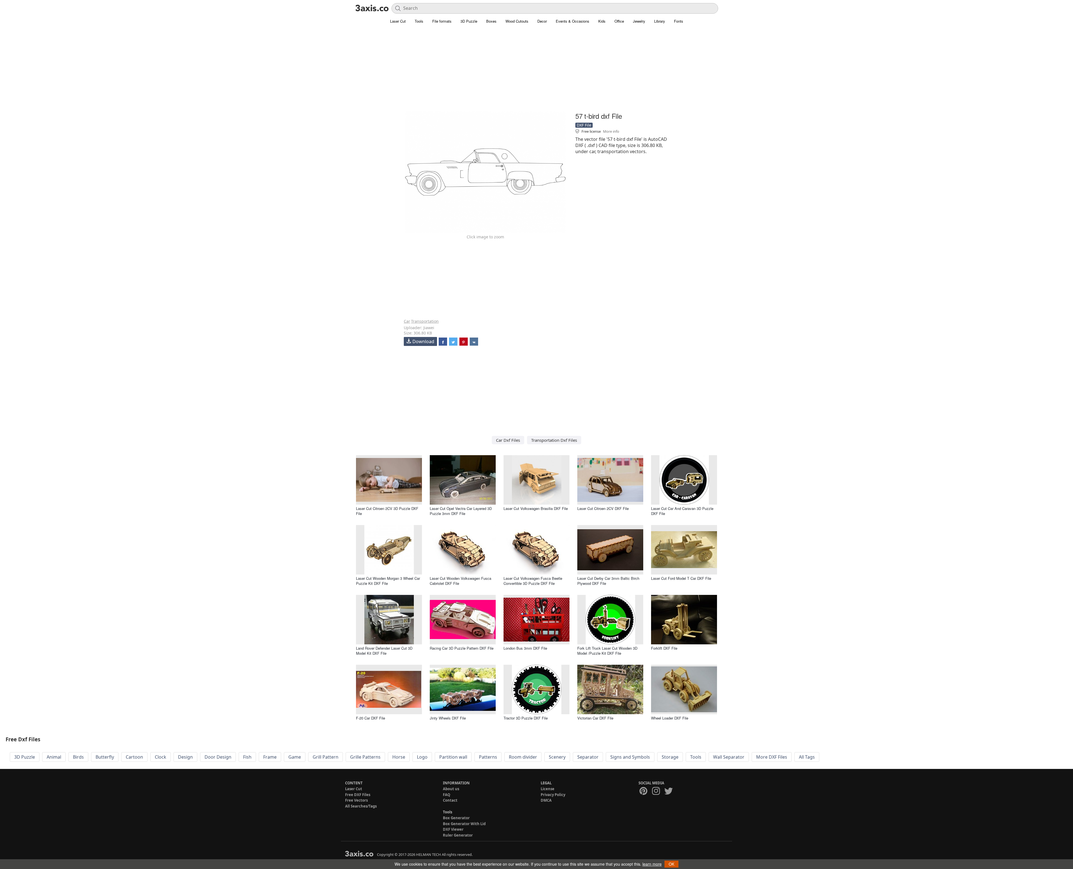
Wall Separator (728, 757)
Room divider (523, 757)
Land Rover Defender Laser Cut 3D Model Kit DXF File (384, 650)
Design (185, 757)
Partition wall (453, 757)
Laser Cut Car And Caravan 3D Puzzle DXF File (682, 511)
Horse (398, 757)
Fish (247, 757)
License (547, 788)
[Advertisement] (536, 71)
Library (659, 21)
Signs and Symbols (630, 757)
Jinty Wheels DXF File (448, 718)
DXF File (584, 125)
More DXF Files (771, 757)
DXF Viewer (453, 829)
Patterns (488, 757)
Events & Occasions (572, 21)
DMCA (546, 800)
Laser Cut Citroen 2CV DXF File (603, 508)
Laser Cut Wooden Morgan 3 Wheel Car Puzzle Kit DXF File (388, 581)
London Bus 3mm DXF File (525, 648)
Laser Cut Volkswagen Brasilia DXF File (536, 508)
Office (619, 21)
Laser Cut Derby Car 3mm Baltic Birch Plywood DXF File (608, 581)
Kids (602, 21)
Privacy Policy (553, 794)
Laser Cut (398, 21)
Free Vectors (356, 800)
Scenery (557, 757)
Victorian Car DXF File (595, 718)
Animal (54, 757)
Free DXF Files (357, 794)
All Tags (807, 757)
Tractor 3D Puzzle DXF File (526, 718)
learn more (652, 864)
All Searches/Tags (361, 806)
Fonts (678, 21)
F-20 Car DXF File (370, 718)
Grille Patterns (365, 757)
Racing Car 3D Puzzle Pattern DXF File (461, 648)
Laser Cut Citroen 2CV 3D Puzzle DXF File (387, 511)
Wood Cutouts (516, 21)
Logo (422, 757)
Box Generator (456, 817)
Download (423, 341)
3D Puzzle (468, 21)
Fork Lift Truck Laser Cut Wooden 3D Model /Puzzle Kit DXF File (607, 650)
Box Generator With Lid (464, 823)
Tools (419, 21)
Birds (78, 757)
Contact (450, 800)
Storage (670, 757)
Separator (588, 757)
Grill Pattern (325, 757)
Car (407, 321)
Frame (270, 757)
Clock (160, 757)
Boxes (491, 21)
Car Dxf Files (508, 440)
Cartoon (134, 757)
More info (611, 131)
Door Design (218, 757)
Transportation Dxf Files (554, 440)
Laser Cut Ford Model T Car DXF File (681, 578)
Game (294, 757)
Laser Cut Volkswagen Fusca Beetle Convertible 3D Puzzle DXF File (533, 581)
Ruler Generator (458, 835)
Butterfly (105, 757)
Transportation (425, 321)
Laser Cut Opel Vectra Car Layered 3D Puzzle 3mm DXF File (461, 511)
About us (451, 788)
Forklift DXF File (664, 648)
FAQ (446, 794)
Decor (542, 21)
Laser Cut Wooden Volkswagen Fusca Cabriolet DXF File (460, 581)
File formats (442, 21)
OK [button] (671, 864)
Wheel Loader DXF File (669, 718)
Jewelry (639, 21)
